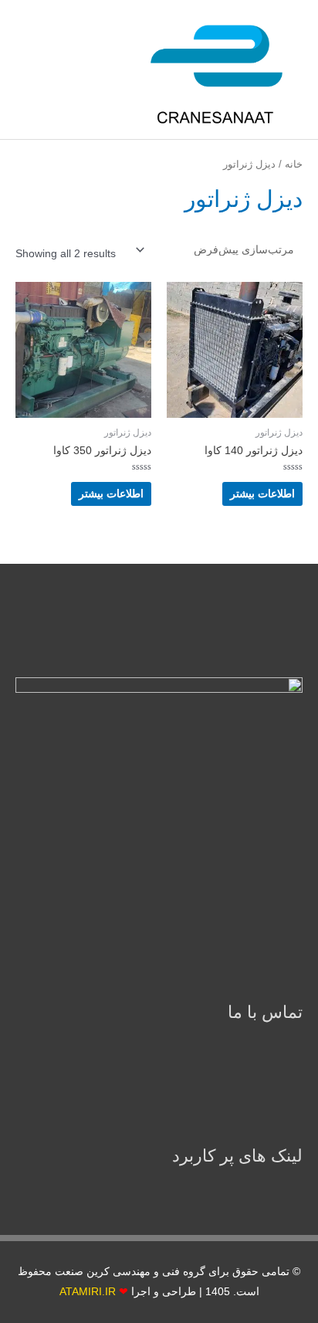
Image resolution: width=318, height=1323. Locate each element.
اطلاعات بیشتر (262, 494)
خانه (294, 164)
